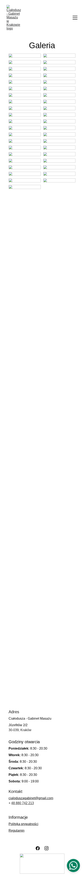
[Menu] (75, 17)
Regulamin (16, 830)
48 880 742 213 (22, 803)
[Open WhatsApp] (73, 865)
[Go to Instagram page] (46, 848)
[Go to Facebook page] (38, 848)
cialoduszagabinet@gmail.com (31, 798)
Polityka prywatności (23, 824)
